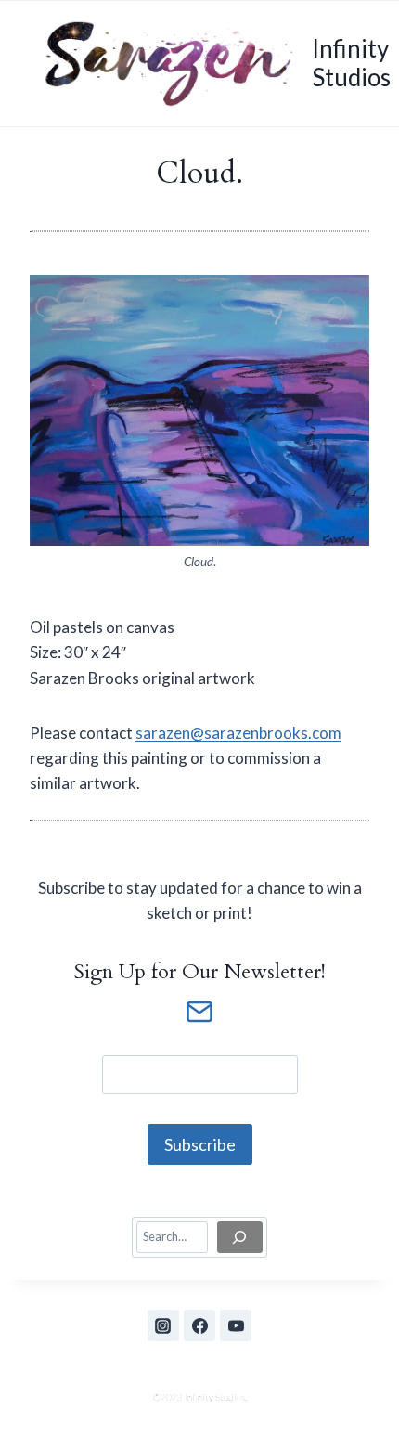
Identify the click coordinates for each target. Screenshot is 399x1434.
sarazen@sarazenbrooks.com (238, 733)
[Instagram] (163, 1325)
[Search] (240, 1237)
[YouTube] (235, 1325)
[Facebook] (199, 1325)
